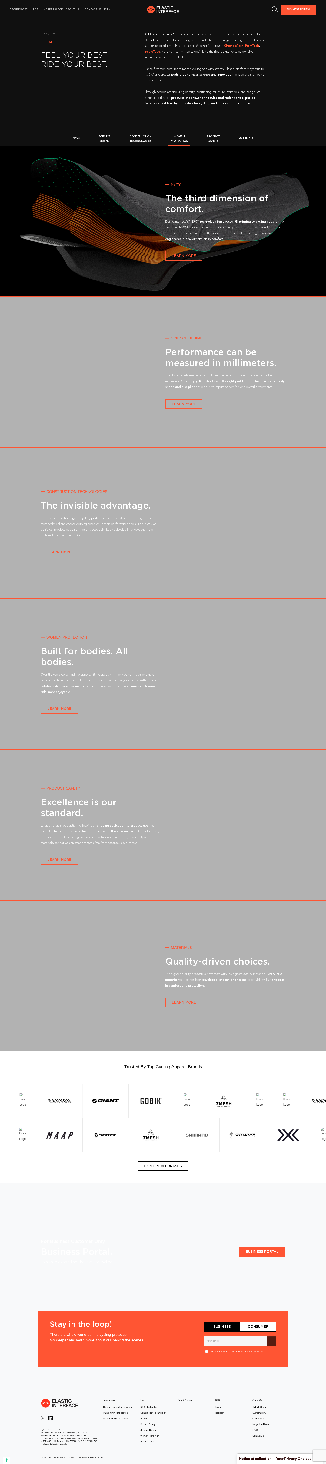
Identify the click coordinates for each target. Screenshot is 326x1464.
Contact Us (258, 1436)
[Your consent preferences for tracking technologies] (6, 1460)
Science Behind (148, 1430)
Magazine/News (260, 1424)
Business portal (262, 1251)
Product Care (147, 1441)
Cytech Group (259, 1407)
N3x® (76, 138)
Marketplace (53, 9)
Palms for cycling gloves (115, 1413)
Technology (109, 1400)
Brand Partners (185, 1400)
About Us (257, 1400)
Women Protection (149, 1436)
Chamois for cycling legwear (117, 1407)
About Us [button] (73, 9)
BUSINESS (222, 1326)
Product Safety (147, 1424)
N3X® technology (149, 1407)
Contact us (93, 9)
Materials (246, 138)
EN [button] (106, 9)
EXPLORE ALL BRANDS (163, 1166)
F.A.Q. (255, 1430)
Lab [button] (36, 9)
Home (44, 34)
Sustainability (259, 1413)
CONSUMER (258, 1326)
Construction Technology (153, 1413)
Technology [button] (19, 9)
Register (219, 1413)
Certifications (259, 1418)
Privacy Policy (256, 1352)
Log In (218, 1407)
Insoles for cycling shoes (115, 1418)
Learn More (184, 256)
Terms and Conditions (233, 1352)
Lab (142, 1400)
